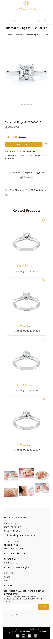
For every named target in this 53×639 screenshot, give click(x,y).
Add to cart (23, 144)
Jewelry (18, 35)
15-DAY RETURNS (12, 541)
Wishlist (42, 632)
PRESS (7, 577)
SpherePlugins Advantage (19, 535)
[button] (45, 144)
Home (9, 35)
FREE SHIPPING (11, 545)
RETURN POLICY (11, 559)
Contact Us (11, 585)
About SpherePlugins (16, 567)
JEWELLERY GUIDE (12, 527)
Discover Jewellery (15, 517)
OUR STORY (9, 573)
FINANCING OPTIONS (13, 549)
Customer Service (14, 553)
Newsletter (25, 632)
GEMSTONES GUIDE (13, 531)
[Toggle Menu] (26, 15)
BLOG (6, 581)
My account (12, 632)
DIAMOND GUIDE (12, 523)
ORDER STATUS (11, 563)
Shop (35, 632)
